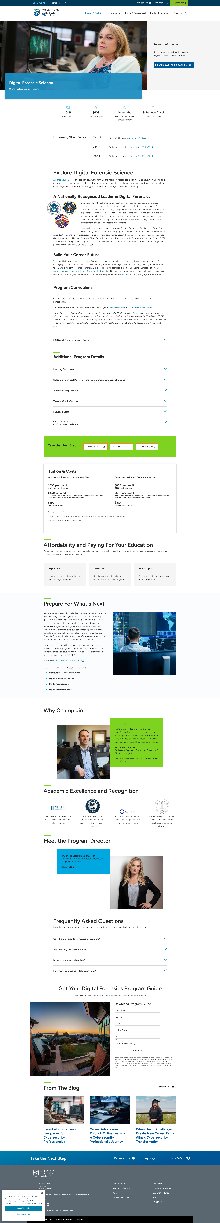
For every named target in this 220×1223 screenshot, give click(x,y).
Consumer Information (63, 1219)
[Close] (41, 1193)
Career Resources (121, 1197)
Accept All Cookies (23, 1208)
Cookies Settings (23, 1214)
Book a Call (94, 447)
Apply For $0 (160, 3)
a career (125, 274)
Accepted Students (162, 1188)
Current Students (161, 1193)
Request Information (122, 1188)
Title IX (156, 1202)
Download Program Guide (173, 65)
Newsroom (56, 3)
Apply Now (145, 447)
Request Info (178, 3)
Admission (115, 13)
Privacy (79, 1219)
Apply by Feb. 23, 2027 (139, 156)
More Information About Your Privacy (29, 1203)
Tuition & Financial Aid (135, 13)
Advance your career (62, 180)
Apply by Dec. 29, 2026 (139, 147)
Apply (149, 1158)
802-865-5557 (142, 3)
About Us (177, 13)
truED (67, 3)
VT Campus (37, 3)
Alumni (156, 1197)
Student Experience (159, 13)
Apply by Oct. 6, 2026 (136, 138)
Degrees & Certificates (95, 13)
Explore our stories (165, 1087)
